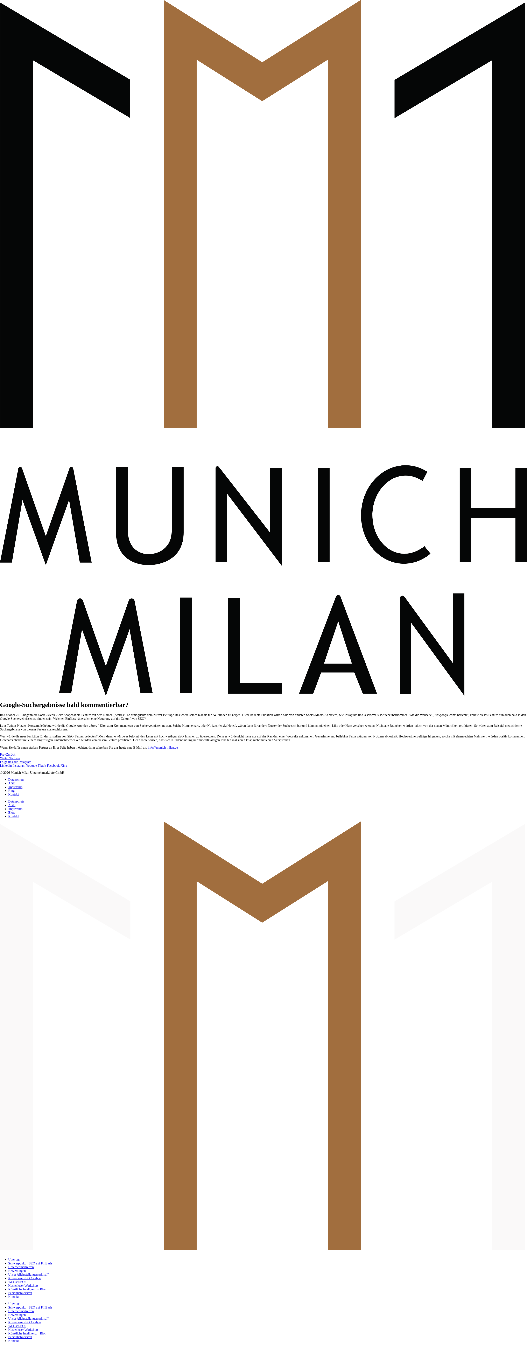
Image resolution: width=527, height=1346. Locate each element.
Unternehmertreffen (21, 1267)
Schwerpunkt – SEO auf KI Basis (30, 1263)
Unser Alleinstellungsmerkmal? (28, 1274)
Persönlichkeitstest (20, 1293)
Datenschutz (16, 779)
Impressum (15, 787)
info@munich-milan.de (163, 747)
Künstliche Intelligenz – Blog (27, 1289)
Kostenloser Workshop (23, 1285)
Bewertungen (17, 1270)
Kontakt (13, 794)
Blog (11, 790)
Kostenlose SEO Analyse (24, 1278)
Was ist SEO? (17, 1282)
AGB (11, 783)
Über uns (14, 1259)
